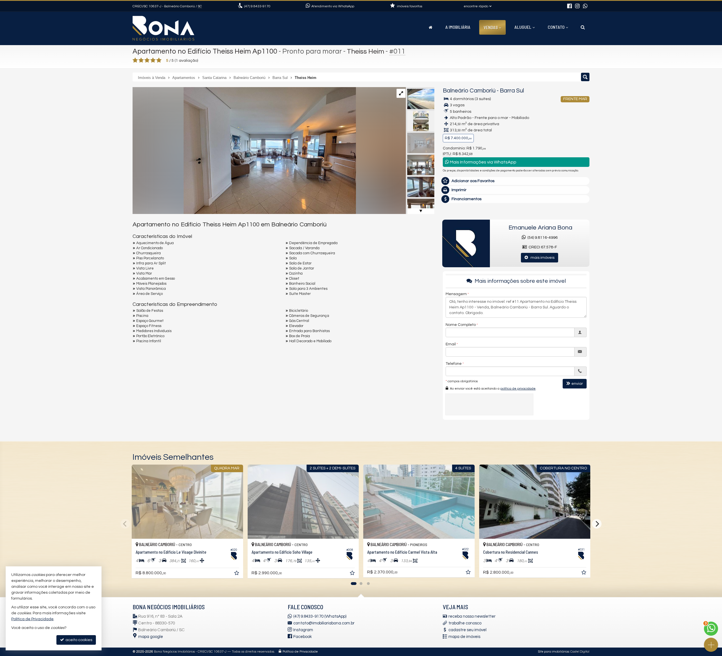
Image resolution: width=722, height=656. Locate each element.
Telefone (454, 364)
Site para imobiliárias (553, 651)
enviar (577, 384)
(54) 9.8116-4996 (542, 238)
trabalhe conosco (464, 623)
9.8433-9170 (257, 6)
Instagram (303, 630)
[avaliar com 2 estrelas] (141, 60)
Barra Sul (512, 91)
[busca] (582, 27)
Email (451, 344)
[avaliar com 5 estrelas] (159, 60)
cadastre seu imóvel (467, 630)
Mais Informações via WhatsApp (482, 162)
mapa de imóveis (464, 637)
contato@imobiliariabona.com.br (324, 623)
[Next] (597, 524)
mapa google (150, 637)
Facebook (302, 637)
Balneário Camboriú (469, 91)
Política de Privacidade (300, 651)
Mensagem (456, 294)
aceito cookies (78, 640)
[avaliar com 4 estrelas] (153, 60)
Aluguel (522, 27)
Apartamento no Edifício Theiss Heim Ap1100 (205, 51)
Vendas (491, 27)
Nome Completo (461, 325)
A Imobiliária (457, 27)
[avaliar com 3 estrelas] (147, 60)
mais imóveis (541, 258)
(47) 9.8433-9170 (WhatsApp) (319, 616)
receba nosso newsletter (472, 616)
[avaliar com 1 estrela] (135, 60)
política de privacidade (518, 388)
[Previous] (125, 524)
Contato (556, 27)
